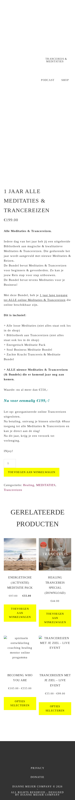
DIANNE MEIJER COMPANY (32, 786)
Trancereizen (13, 489)
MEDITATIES (45, 485)
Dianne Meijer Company (40, 794)
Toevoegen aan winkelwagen (31, 472)
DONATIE (37, 777)
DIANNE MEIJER (38, 29)
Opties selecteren (19, 703)
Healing (28, 485)
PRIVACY (37, 768)
